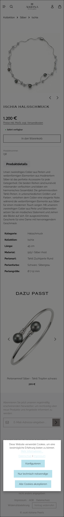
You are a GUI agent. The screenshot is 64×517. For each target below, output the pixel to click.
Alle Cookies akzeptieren (33, 484)
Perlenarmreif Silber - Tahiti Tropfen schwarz (32, 378)
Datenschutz (43, 500)
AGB (31, 500)
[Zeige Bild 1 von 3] (56, 61)
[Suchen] (11, 6)
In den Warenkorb (32, 138)
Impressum (20, 500)
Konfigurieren (33, 463)
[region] (32, 339)
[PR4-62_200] (32, 63)
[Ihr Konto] (52, 6)
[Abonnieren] (56, 422)
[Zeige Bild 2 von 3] (56, 67)
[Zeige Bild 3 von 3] (56, 72)
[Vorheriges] (50, 97)
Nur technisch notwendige (33, 473)
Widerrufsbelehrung (19, 505)
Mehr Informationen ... (32, 451)
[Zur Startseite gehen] (32, 6)
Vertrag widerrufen (44, 505)
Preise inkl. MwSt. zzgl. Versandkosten (23, 122)
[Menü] (4, 6)
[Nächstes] (57, 97)
